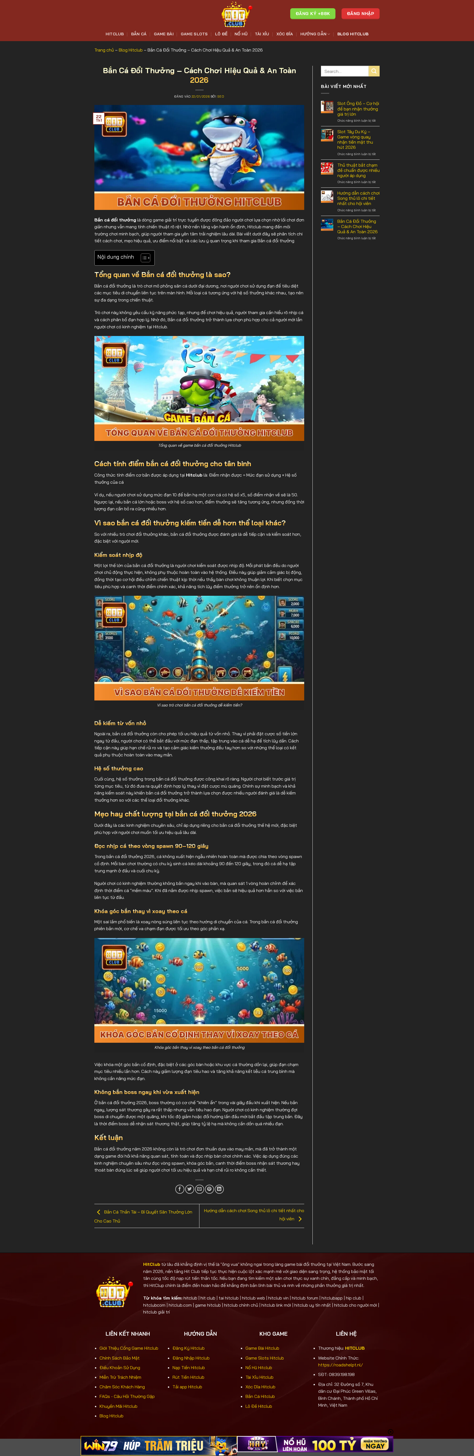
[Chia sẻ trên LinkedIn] (219, 1189)
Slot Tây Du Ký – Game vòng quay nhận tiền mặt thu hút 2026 (355, 139)
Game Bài (164, 34)
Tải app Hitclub (187, 1386)
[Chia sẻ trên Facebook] (179, 1189)
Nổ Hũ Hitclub (259, 1367)
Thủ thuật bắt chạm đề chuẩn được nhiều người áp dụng (358, 170)
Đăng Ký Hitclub (189, 1348)
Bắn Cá (139, 34)
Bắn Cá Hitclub (260, 1396)
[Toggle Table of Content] (143, 258)
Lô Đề (221, 34)
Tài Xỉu (262, 34)
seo (220, 96)
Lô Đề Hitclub (259, 1406)
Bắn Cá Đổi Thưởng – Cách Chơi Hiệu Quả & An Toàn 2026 (357, 226)
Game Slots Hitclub (265, 1358)
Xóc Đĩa (284, 34)
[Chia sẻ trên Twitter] (189, 1189)
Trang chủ (104, 50)
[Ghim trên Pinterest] (209, 1189)
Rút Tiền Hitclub (188, 1377)
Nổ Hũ (241, 34)
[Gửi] (374, 71)
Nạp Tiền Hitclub (189, 1367)
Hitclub (115, 34)
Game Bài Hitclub (262, 1348)
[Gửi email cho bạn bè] (199, 1189)
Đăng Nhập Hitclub (191, 1358)
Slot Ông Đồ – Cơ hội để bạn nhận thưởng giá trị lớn (358, 108)
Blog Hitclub (352, 34)
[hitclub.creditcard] (237, 13)
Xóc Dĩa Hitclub (260, 1386)
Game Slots (194, 34)
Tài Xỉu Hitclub (259, 1377)
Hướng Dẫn (313, 34)
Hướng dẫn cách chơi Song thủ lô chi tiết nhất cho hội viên (358, 198)
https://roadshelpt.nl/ (340, 1364)
